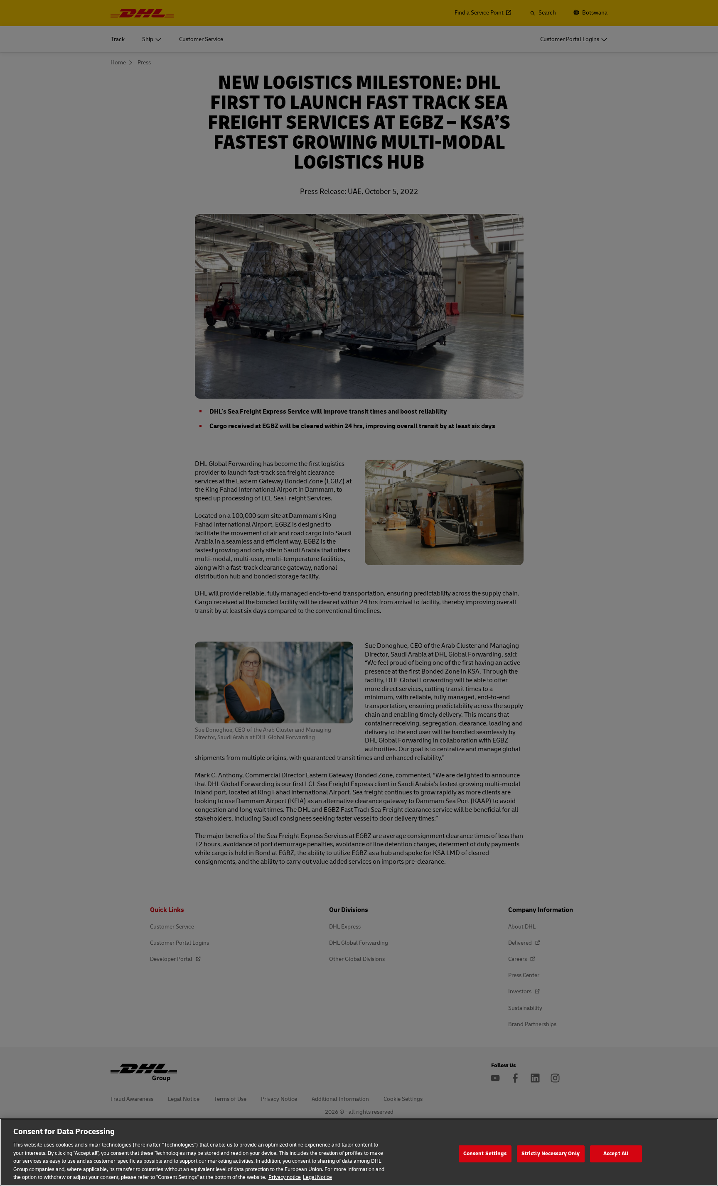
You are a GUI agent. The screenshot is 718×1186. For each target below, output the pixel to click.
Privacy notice (284, 1177)
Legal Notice (317, 1177)
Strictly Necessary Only (550, 1153)
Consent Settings (485, 1153)
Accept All (615, 1153)
